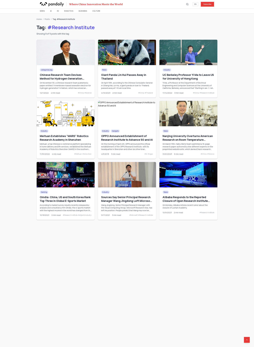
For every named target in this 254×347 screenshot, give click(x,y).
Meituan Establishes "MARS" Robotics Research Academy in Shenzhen (64, 137)
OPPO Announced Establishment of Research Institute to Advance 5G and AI (127, 137)
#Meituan (78, 154)
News (42, 11)
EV (58, 11)
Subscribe (207, 4)
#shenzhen (86, 154)
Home (39, 19)
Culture (96, 11)
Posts (47, 19)
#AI (145, 154)
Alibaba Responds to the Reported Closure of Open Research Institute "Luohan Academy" (185, 200)
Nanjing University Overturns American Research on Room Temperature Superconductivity (188, 139)
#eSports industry (84, 215)
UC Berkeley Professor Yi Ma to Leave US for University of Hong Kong (188, 76)
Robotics (68, 11)
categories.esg (46, 70)
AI (51, 11)
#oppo (150, 154)
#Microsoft (133, 215)
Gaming (44, 192)
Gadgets (115, 131)
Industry (167, 70)
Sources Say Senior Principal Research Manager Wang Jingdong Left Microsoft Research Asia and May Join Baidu (126, 200)
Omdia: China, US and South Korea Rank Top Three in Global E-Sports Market (65, 199)
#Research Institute (206, 93)
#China (81, 93)
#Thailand (149, 93)
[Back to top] (247, 340)
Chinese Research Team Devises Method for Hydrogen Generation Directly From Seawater (61, 78)
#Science (87, 93)
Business (83, 11)
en (195, 4)
